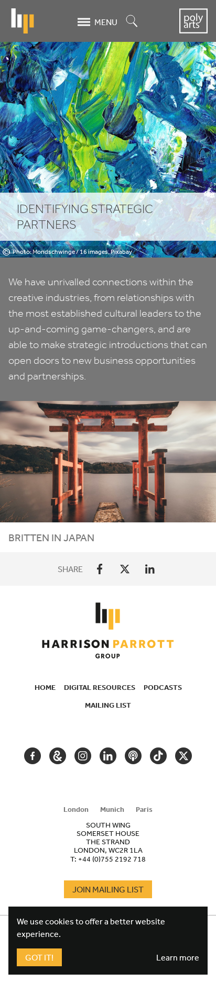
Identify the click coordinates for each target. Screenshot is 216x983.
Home (45, 687)
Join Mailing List (108, 889)
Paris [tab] (144, 809)
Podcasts (163, 687)
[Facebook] (99, 569)
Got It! (39, 957)
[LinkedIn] (150, 569)
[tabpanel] (108, 842)
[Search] (132, 22)
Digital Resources (99, 687)
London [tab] (76, 809)
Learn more (177, 957)
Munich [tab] (112, 809)
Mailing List (108, 705)
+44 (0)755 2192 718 (112, 859)
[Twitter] (124, 569)
